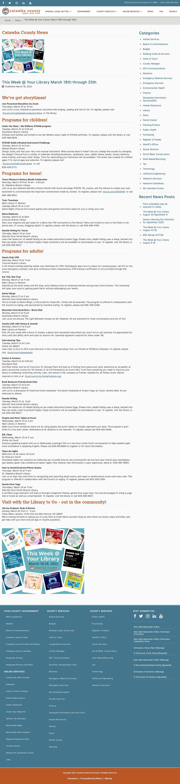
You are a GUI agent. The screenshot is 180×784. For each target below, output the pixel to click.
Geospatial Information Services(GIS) (154, 99)
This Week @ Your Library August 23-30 (156, 228)
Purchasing (148, 134)
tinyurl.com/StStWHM (114, 191)
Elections (147, 73)
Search (173, 11)
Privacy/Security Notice (91, 778)
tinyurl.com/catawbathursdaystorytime (22, 113)
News (150, 11)
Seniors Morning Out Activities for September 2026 (158, 221)
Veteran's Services (152, 178)
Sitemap (108, 778)
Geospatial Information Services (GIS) (67, 712)
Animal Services (151, 39)
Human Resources (152, 105)
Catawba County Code (17, 637)
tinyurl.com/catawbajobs (20, 352)
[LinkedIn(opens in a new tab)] (155, 616)
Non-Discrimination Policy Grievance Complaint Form (152, 640)
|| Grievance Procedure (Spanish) (150, 677)
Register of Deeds (152, 139)
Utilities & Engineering (154, 173)
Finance (147, 92)
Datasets (10, 684)
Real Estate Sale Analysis (18, 732)
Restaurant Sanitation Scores (20, 753)
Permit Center (150, 120)
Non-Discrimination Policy (146, 627)
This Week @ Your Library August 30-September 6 (156, 213)
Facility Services (57, 699)
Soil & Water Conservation (156, 154)
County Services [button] (106, 11)
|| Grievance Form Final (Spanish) (150, 653)
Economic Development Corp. (63, 665)
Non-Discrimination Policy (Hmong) (151, 660)
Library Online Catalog (17, 691)
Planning (53, 747)
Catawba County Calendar (18, 651)
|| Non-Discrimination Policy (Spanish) (153, 665)
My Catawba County (153, 188)
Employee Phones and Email (19, 665)
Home (8, 20)
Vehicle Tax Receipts (16, 718)
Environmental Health (154, 88)
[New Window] (3, 3)
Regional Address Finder (17, 739)
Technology (149, 168)
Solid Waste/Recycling (154, 159)
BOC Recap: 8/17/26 (153, 235)
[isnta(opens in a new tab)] (148, 616)
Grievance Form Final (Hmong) (149, 648)
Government (84, 11)
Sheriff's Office (150, 144)
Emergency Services (153, 83)
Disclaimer (73, 778)
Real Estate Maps (14, 725)
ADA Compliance (14, 617)
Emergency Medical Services (157, 78)
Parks (146, 115)
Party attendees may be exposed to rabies (155, 205)
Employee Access (14, 658)
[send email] (10, 3)
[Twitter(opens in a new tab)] (141, 616)
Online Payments (14, 705)
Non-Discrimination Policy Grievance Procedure (152, 633)
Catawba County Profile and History (23, 644)
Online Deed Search (15, 698)
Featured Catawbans (153, 183)
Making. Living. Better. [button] (57, 11)
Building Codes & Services (156, 54)
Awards (9, 623)
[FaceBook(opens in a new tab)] (135, 616)
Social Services (150, 149)
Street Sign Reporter (16, 712)
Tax (145, 164)
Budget (146, 49)
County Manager (151, 63)
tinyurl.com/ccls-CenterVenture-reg (43, 376)
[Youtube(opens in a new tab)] (162, 616)
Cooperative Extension (60, 644)
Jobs (8, 759)
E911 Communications (154, 68)
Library (146, 110)
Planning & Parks (151, 125)
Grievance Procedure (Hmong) (149, 671)
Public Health (149, 129)
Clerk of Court (150, 58)
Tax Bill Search (13, 746)
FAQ (161, 11)
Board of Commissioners (155, 44)
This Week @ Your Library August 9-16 (156, 241)
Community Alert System (18, 677)
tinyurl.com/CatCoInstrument (17, 163)
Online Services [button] (131, 11)
